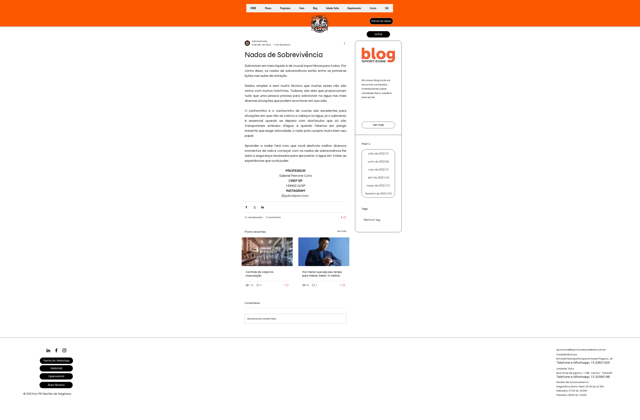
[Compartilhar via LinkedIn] (262, 207)
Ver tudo (341, 231)
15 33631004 (600, 362)
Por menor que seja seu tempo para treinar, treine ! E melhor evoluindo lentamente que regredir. (322, 273)
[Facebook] (56, 350)
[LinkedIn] (48, 350)
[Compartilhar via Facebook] (246, 207)
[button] (285, 8)
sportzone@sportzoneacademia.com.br (581, 349)
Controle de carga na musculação (259, 273)
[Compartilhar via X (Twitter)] (254, 207)
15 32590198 (600, 377)
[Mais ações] (344, 43)
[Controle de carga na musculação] (267, 251)
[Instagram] (64, 350)
